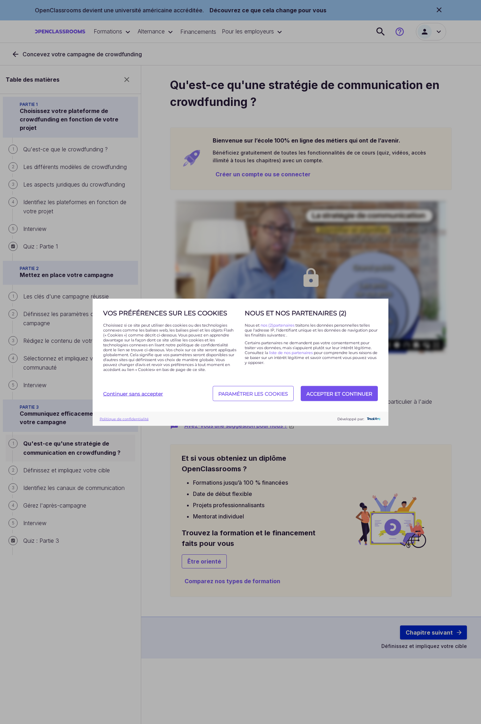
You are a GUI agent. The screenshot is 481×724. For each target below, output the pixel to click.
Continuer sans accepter (133, 393)
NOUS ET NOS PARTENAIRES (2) (295, 313)
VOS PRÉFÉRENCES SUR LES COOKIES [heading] (165, 313)
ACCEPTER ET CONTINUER (339, 393)
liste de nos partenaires (291, 352)
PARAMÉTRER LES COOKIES (253, 393)
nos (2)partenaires (278, 324)
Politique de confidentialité (124, 418)
